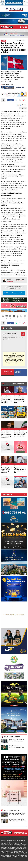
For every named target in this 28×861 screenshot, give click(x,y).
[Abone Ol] (21, 105)
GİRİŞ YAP (23, 334)
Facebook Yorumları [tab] (18, 372)
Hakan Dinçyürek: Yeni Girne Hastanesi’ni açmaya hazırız (16, 740)
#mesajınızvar (10, 281)
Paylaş (11, 100)
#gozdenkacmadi (19, 281)
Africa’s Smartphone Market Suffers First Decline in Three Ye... (18, 820)
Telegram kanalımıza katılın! (15, 293)
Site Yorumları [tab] (8, 371)
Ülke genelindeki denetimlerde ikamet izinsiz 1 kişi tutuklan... (17, 813)
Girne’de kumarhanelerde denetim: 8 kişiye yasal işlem (16, 746)
